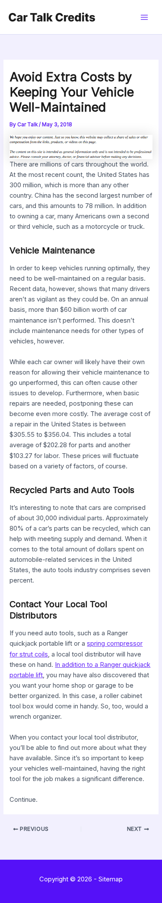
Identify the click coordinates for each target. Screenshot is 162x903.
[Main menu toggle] (144, 17)
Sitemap (110, 879)
